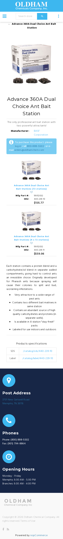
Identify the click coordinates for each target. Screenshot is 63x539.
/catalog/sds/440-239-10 (37, 351)
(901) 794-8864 (17, 444)
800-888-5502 (35, 146)
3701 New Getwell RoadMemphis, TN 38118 (16, 402)
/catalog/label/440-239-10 (37, 358)
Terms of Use (28, 521)
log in (18, 146)
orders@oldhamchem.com (29, 150)
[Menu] (4, 16)
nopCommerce (39, 535)
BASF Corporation (41, 133)
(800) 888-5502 (20, 440)
